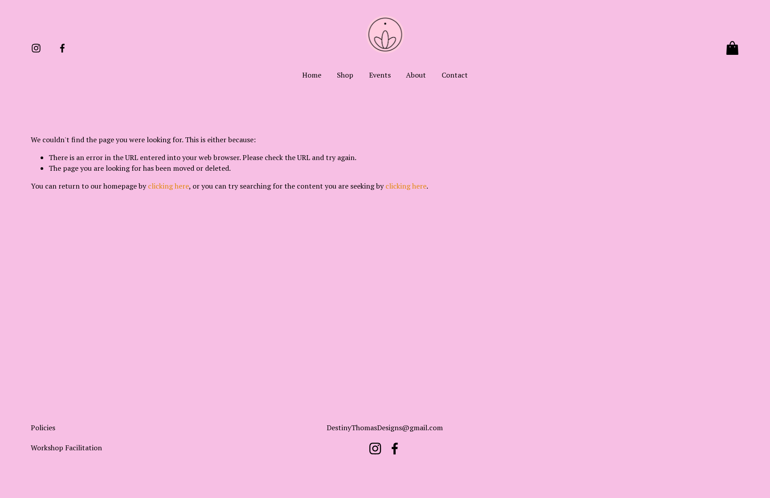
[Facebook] (62, 48)
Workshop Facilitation (66, 448)
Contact (455, 75)
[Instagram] (36, 48)
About (416, 75)
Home (311, 75)
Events (380, 75)
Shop (345, 75)
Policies (43, 427)
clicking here (168, 186)
